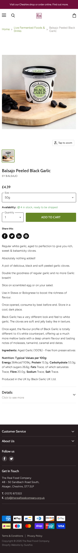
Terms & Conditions (12, 535)
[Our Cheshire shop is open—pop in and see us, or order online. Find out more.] (39, 4)
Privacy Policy (34, 535)
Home (6, 29)
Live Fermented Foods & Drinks (29, 29)
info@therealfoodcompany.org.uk (25, 497)
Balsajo (11, 176)
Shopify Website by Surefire (17, 545)
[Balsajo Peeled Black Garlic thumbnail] (8, 156)
